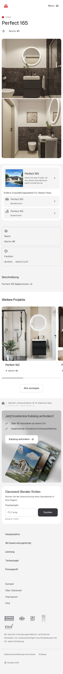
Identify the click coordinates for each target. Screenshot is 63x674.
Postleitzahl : (12, 505)
